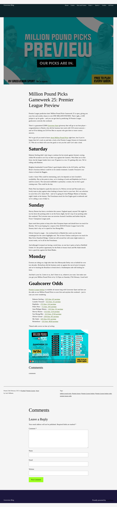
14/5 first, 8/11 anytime (48, 319)
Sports (97, 5)
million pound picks (65, 393)
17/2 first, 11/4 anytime (48, 304)
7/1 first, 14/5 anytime (49, 307)
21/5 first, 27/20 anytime (53, 314)
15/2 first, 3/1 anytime (53, 302)
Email (31, 460)
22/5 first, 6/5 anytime (52, 299)
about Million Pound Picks (59, 138)
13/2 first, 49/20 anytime (50, 321)
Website (31, 469)
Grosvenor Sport (53, 125)
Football (23, 390)
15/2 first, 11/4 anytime (52, 312)
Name (31, 451)
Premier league (76, 393)
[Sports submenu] (99, 5)
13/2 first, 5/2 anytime (55, 309)
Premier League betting (36, 290)
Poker (90, 5)
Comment (33, 428)
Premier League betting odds (103, 393)
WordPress (109, 500)
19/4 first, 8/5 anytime (51, 316)
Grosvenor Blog (9, 5)
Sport (37, 390)
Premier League (30, 390)
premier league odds (66, 396)
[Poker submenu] (92, 5)
